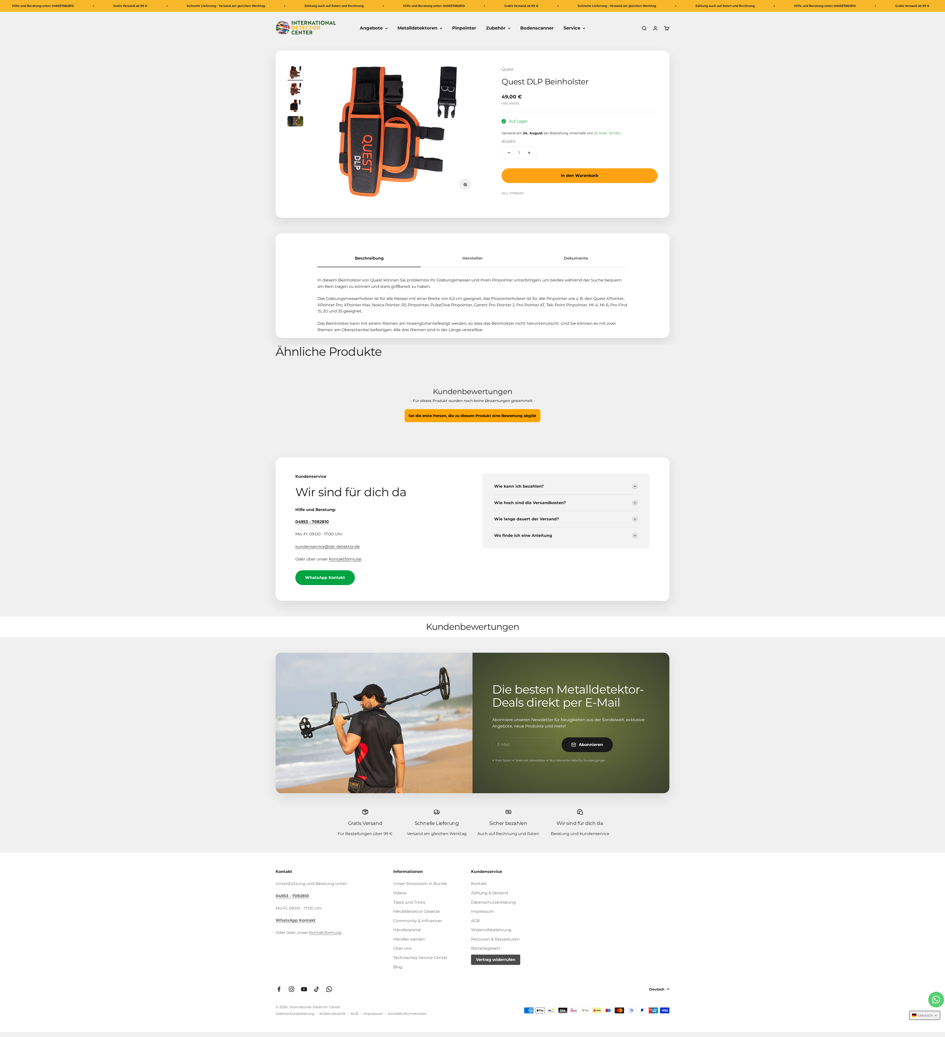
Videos (400, 893)
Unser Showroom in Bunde (420, 883)
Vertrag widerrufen (495, 959)
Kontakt (479, 883)
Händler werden (409, 939)
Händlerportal (407, 930)
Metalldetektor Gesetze (416, 911)
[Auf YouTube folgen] (304, 989)
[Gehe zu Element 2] (295, 90)
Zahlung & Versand (489, 893)
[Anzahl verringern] (509, 153)
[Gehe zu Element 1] (295, 73)
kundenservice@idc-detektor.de (327, 546)
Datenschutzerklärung (493, 902)
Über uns (402, 948)
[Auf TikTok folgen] (316, 989)
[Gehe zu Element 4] (295, 122)
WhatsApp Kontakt (325, 577)
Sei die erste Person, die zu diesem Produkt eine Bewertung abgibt (472, 415)
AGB (475, 920)
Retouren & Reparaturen (495, 939)
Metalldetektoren (417, 28)
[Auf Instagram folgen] (291, 989)
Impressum (482, 911)
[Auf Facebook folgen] (279, 989)
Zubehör (495, 28)
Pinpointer (464, 28)
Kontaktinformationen (407, 1013)
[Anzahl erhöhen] (529, 153)
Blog (397, 967)
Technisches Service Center (420, 957)
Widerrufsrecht (332, 1013)
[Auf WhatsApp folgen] (329, 989)
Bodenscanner (537, 28)
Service (572, 28)
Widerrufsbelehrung (491, 930)
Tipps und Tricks (409, 902)
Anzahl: (509, 141)
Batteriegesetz (485, 948)
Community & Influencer (417, 920)
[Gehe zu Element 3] (295, 106)
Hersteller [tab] (472, 258)
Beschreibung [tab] (369, 258)
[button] (472, 415)
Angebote (371, 28)
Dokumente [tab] (576, 258)
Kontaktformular (345, 559)
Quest (508, 69)
